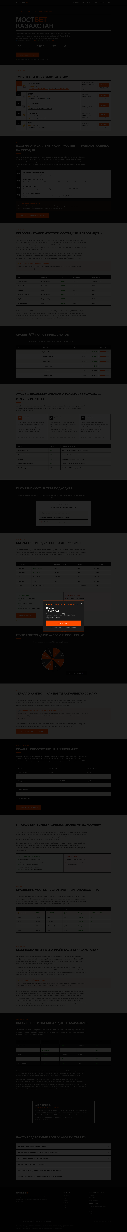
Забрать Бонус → (63, 623)
